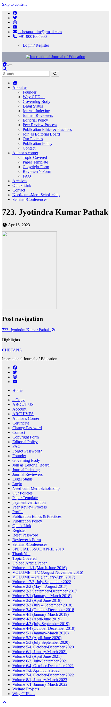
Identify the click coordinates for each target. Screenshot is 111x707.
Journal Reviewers (38, 115)
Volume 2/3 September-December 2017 (44, 591)
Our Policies (33, 139)
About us (19, 87)
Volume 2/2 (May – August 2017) (39, 586)
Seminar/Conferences (29, 199)
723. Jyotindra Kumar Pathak (26, 330)
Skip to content (14, 4)
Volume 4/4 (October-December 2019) (43, 628)
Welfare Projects (25, 689)
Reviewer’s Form (37, 171)
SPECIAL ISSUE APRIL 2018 (38, 549)
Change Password (27, 428)
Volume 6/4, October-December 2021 (43, 665)
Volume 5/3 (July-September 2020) (40, 642)
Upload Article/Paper (29, 563)
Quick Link (21, 185)
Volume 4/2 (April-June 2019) (36, 619)
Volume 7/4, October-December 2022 (43, 675)
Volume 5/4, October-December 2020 (43, 647)
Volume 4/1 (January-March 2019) (40, 614)
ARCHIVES (23, 414)
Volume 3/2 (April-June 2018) (36, 600)
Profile (17, 512)
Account (19, 409)
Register (19, 530)
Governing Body (36, 101)
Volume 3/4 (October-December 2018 (43, 609)
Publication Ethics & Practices (47, 129)
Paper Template (35, 162)
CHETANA (12, 350)
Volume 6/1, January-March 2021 (39, 651)
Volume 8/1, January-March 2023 (39, 679)
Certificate (20, 423)
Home (17, 390)
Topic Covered (35, 157)
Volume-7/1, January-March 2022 (39, 684)
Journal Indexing (36, 111)
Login (17, 484)
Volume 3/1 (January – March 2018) (42, 595)
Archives (19, 181)
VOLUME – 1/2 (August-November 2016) (47, 572)
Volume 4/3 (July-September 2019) (40, 623)
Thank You (21, 554)
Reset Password (25, 535)
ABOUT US (23, 404)
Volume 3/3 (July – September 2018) (42, 605)
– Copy (18, 400)
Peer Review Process (40, 125)
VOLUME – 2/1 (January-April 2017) (43, 577)
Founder (29, 92)
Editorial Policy (35, 120)
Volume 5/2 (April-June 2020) (36, 637)
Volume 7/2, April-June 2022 (36, 670)
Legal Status (33, 106)
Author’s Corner (25, 418)
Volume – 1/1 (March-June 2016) (39, 567)
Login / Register (36, 45)
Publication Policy (37, 143)
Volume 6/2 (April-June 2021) (36, 656)
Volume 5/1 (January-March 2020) (40, 633)
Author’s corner (25, 153)
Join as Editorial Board (41, 134)
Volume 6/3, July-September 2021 (40, 661)
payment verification (29, 502)
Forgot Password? (27, 451)
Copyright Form (36, 167)
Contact (29, 148)
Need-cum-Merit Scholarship (36, 195)
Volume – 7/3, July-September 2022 (41, 581)
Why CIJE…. (34, 97)
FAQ (27, 176)
